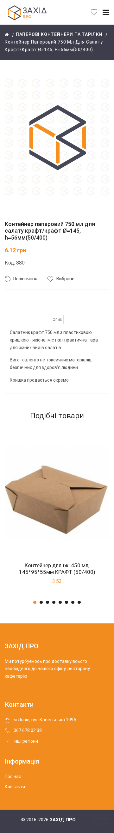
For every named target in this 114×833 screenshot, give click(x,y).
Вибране (65, 278)
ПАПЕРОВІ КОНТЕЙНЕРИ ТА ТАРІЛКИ (59, 34)
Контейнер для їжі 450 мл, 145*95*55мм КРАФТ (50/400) (57, 568)
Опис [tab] (57, 319)
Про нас (13, 776)
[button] (34, 602)
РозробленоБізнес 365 (100, 821)
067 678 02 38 (28, 730)
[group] (57, 142)
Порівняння (25, 278)
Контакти (15, 786)
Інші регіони (26, 741)
